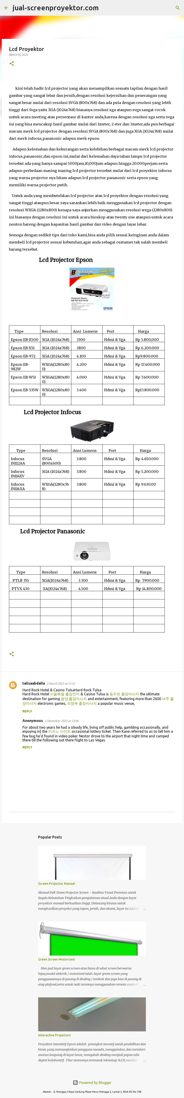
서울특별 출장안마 (65, 694)
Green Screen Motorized (56, 959)
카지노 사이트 (59, 731)
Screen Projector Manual (56, 883)
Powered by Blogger (94, 1083)
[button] (11, 64)
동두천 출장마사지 (124, 694)
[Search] (105, 7)
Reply (27, 711)
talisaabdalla (33, 683)
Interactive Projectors (54, 1035)
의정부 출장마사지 (82, 703)
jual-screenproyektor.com (56, 8)
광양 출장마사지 (74, 699)
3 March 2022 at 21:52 (61, 683)
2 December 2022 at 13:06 (61, 720)
